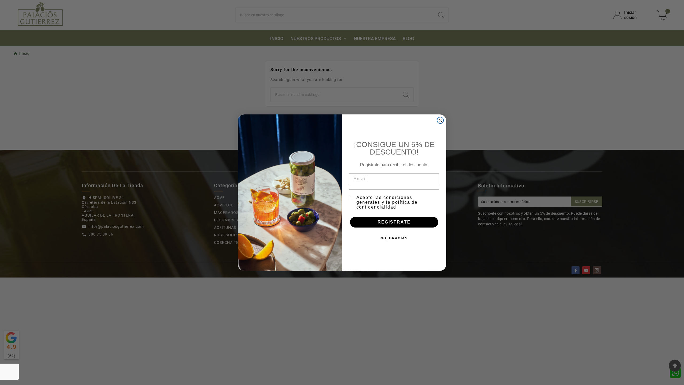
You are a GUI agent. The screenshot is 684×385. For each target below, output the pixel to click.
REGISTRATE (394, 222)
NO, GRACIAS (394, 238)
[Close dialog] (440, 120)
